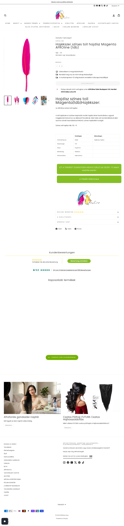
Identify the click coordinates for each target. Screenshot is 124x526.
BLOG (5, 466)
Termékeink (7, 447)
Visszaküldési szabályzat (12, 489)
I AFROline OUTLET (90, 27)
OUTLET (6, 495)
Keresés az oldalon (10, 444)
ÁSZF (5, 454)
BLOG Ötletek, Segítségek (37, 27)
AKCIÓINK (7, 476)
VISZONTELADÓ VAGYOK (108, 23)
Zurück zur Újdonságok (63, 357)
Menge (59, 62)
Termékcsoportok (52, 23)
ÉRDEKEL (8, 425)
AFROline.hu (8, 470)
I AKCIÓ (56, 27)
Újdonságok (67, 38)
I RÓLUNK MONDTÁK (70, 27)
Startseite (59, 38)
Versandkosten (70, 55)
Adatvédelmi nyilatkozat (11, 460)
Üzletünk (6, 463)
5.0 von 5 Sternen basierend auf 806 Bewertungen (72, 270)
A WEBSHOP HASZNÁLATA (12, 486)
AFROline (81, 23)
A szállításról (64, 217)
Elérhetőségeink (9, 450)
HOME (7, 23)
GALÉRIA (91, 23)
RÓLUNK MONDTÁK (10, 483)
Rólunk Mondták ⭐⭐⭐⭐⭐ (70, 212)
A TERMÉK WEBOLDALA (89, 179)
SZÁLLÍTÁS (69, 23)
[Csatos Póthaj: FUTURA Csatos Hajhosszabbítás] (91, 398)
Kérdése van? (63, 222)
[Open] (4, 521)
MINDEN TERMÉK (31, 23)
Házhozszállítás (9, 457)
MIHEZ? (16, 23)
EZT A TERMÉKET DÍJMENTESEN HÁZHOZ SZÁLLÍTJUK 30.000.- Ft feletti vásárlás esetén (89, 169)
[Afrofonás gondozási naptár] (32, 398)
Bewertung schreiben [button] (79, 261)
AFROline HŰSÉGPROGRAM (12, 479)
